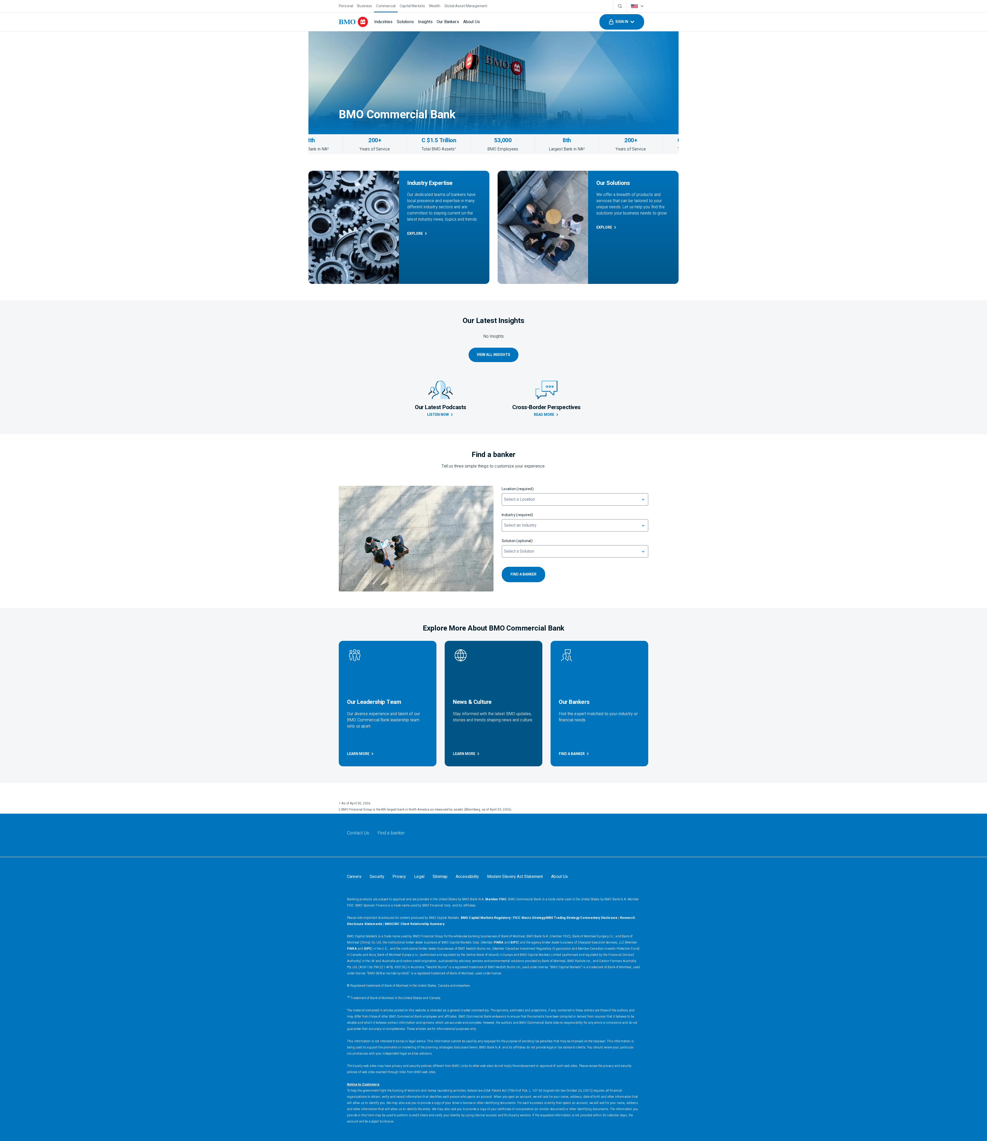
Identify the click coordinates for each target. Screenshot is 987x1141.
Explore (415, 233)
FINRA (499, 942)
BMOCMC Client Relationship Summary (414, 924)
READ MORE (544, 414)
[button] (621, 22)
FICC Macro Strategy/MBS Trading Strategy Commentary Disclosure (565, 917)
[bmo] (353, 22)
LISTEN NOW (438, 414)
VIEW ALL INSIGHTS (493, 354)
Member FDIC (496, 899)
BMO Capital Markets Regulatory (486, 917)
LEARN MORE (358, 754)
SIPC (514, 942)
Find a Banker (572, 754)
